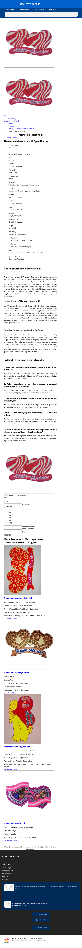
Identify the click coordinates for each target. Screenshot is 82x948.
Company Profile (24, 10)
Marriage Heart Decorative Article (21, 129)
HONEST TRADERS (30, 4)
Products (11, 126)
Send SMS (42, 920)
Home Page (9, 10)
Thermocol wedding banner (17, 746)
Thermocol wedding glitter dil (18, 598)
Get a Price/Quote (10, 137)
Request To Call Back (11, 121)
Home (10, 123)
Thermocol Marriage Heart (16, 672)
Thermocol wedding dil (14, 823)
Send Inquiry (11, 118)
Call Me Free (42, 927)
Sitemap (6, 879)
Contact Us (52, 10)
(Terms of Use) (38, 938)
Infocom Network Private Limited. (37, 941)
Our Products (39, 10)
